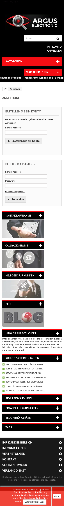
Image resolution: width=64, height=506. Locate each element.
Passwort (9, 181)
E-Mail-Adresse (13, 128)
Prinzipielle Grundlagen (21, 408)
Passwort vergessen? (15, 191)
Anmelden (54, 50)
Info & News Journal (19, 398)
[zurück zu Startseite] (5, 89)
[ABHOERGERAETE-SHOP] (32, 22)
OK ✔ (57, 496)
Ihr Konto (54, 46)
